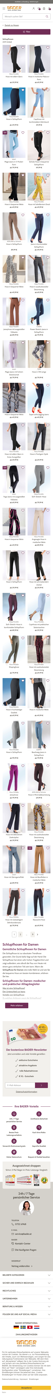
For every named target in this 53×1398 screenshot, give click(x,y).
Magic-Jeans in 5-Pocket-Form (14, 163)
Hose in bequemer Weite (14, 204)
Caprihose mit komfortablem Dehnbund (39, 120)
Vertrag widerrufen (20, 1266)
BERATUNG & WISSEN (13, 1306)
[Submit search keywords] (47, 16)
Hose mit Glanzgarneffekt (14, 877)
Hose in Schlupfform (14, 119)
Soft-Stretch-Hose (39, 497)
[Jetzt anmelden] (41, 1085)
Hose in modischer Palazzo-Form (39, 78)
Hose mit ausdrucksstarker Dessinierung (39, 668)
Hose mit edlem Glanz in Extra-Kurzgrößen (14, 455)
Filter (28, 31)
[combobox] (26, 16)
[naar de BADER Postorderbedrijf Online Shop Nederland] (36, 1327)
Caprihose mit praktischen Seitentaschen (39, 625)
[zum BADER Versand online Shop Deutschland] (16, 1327)
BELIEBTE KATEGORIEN (13, 1275)
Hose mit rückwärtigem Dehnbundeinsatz (14, 921)
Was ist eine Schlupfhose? (14, 988)
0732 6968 (20, 1224)
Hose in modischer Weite (39, 709)
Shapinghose (14, 667)
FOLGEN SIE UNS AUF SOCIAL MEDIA (20, 1314)
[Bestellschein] (44, 8)
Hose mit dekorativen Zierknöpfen (14, 836)
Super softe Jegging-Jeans (39, 414)
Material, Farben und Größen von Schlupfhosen (23, 1001)
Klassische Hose (39, 920)
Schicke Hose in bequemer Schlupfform (39, 163)
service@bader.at (23, 1234)
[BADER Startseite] (14, 8)
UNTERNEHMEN (10, 1298)
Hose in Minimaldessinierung (39, 795)
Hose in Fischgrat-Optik (39, 454)
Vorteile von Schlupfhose (13, 995)
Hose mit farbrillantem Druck (39, 204)
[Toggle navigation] (4, 8)
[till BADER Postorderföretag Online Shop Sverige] (23, 1327)
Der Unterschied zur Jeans (14, 991)
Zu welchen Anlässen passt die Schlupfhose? (22, 998)
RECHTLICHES (9, 1291)
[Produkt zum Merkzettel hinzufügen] (22, 47)
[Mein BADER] (33, 8)
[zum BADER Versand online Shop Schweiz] (30, 1327)
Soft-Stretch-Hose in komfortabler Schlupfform (14, 625)
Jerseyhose (14, 795)
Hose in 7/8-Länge (39, 372)
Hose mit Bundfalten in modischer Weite (39, 878)
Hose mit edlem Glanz (14, 76)
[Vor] (39, 934)
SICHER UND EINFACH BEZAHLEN (18, 1283)
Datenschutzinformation (26, 1091)
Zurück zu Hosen (12, 25)
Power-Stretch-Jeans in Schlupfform (39, 330)
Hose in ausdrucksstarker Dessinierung (39, 288)
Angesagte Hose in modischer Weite (39, 540)
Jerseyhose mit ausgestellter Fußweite (14, 330)
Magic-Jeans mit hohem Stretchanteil (14, 373)
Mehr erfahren (17, 1005)
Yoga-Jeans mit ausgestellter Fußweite (14, 498)
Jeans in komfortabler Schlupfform (39, 245)
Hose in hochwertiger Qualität (14, 711)
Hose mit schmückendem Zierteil (39, 583)
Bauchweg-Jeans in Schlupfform (39, 753)
